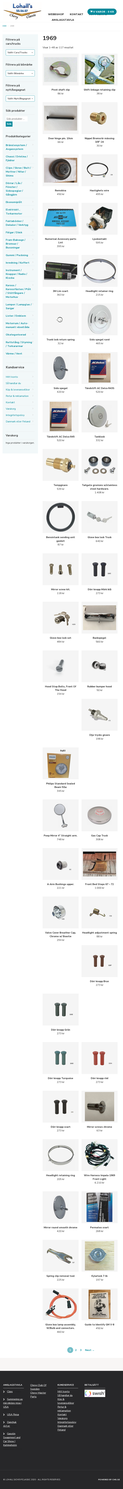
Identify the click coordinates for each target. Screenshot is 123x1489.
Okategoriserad (16, 334)
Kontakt (76, 14)
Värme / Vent (14, 353)
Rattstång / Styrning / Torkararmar (19, 344)
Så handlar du (13, 383)
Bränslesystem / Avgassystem (16, 147)
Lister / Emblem (16, 316)
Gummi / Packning (17, 255)
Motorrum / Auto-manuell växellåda (17, 325)
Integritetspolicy (15, 415)
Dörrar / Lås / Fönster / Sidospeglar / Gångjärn (14, 188)
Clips (10, 1391)
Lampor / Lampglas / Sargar (19, 306)
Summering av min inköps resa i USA (13, 1403)
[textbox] (20, 53)
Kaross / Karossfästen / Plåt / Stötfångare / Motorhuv (18, 291)
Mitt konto (12, 377)
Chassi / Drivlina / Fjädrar (17, 158)
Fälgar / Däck (14, 232)
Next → (89, 1350)
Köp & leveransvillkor (18, 389)
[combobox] (20, 52)
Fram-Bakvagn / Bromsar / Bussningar (15, 243)
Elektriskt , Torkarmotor (14, 211)
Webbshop (56, 14)
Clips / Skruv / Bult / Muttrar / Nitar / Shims (18, 171)
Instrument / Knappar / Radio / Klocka (16, 274)
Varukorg (11, 409)
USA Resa (13, 1414)
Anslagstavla (63, 20)
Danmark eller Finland (18, 421)
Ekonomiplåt (14, 202)
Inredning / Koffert (17, 263)
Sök (9, 124)
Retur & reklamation (17, 396)
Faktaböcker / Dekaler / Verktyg (17, 223)
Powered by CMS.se (109, 1479)
